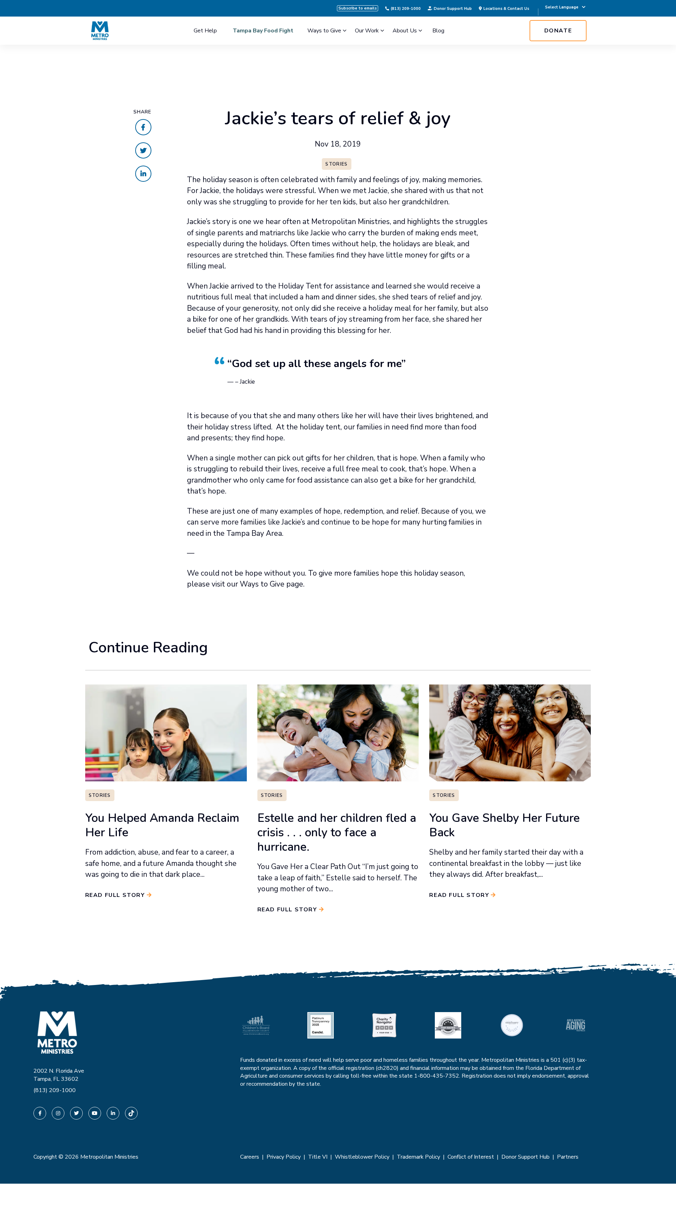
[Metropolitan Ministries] (100, 30)
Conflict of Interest (470, 1157)
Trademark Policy (418, 1157)
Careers (249, 1157)
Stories (336, 164)
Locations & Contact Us (506, 8)
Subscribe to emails (357, 8)
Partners (567, 1157)
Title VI (317, 1157)
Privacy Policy (284, 1157)
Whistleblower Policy (362, 1157)
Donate (558, 31)
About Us (405, 31)
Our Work (367, 31)
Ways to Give (324, 31)
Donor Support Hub (453, 8)
